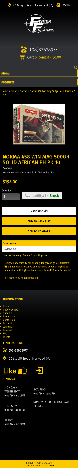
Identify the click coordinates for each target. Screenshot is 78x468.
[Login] (39, 370)
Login (65, 5)
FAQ (5, 333)
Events (6, 337)
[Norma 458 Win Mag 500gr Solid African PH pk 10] (38, 149)
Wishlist (7, 326)
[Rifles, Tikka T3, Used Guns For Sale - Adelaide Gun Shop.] (39, 34)
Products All (9, 316)
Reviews (7, 330)
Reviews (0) (9, 249)
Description (9, 243)
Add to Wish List (39, 221)
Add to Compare (39, 231)
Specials (7, 313)
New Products (10, 309)
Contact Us (9, 320)
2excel (50, 465)
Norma (23, 91)
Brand (14, 91)
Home (5, 91)
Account (7, 323)
